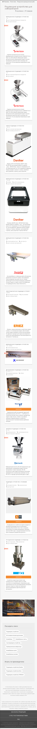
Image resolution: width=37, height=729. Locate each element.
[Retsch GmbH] (18, 463)
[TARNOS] (18, 272)
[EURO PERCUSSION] (18, 360)
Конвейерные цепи (11, 650)
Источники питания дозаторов (14, 635)
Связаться (18, 409)
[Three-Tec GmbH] (18, 404)
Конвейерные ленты (21, 639)
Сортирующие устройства (13, 643)
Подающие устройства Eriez (14, 671)
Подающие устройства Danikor (14, 667)
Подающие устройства (12, 631)
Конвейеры (9, 639)
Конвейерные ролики (12, 654)
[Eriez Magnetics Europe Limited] (18, 325)
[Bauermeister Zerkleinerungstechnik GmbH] (18, 516)
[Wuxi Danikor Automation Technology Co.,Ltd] (18, 160)
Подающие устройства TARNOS (15, 674)
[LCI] (18, 572)
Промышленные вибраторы (13, 646)
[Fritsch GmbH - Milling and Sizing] (18, 50)
